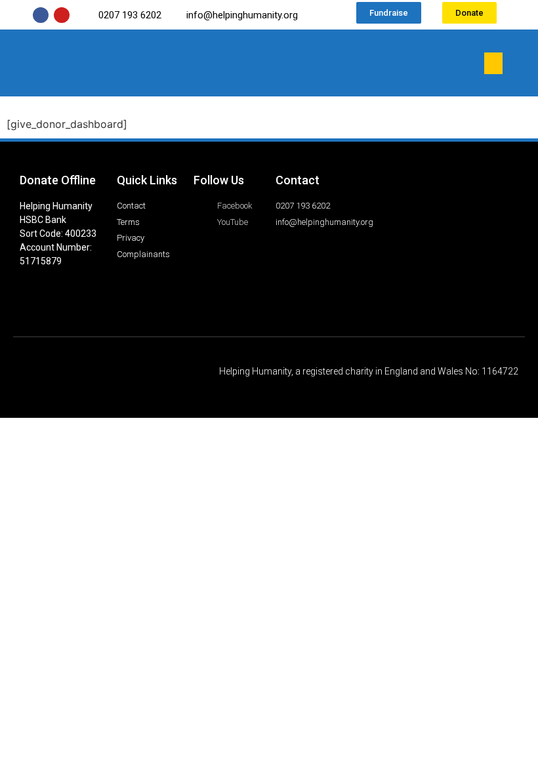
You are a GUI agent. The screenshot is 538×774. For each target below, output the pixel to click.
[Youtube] (62, 15)
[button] (493, 63)
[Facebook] (41, 15)
